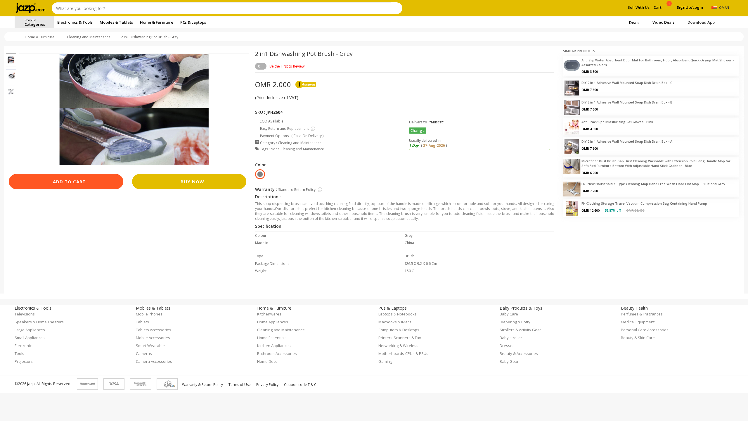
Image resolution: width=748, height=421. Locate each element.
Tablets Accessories (153, 329)
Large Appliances (30, 329)
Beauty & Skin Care (638, 337)
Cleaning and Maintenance (88, 36)
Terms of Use (239, 384)
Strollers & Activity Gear (520, 329)
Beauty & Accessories (519, 353)
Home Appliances (272, 322)
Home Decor (268, 361)
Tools (19, 353)
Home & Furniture (39, 36)
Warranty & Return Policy (202, 384)
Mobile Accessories (153, 337)
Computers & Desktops (398, 329)
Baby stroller (511, 337)
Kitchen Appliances (274, 345)
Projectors (24, 361)
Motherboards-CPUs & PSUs (403, 353)
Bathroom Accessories (277, 353)
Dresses (507, 345)
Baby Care (509, 314)
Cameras (144, 353)
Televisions (25, 314)
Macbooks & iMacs (394, 322)
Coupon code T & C (300, 384)
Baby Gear (509, 361)
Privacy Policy (267, 384)
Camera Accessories (154, 361)
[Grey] (260, 174)
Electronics (24, 345)
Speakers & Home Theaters (39, 322)
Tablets (142, 322)
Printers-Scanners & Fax (399, 337)
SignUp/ (684, 7)
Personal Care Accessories (645, 329)
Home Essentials (272, 337)
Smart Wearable (150, 345)
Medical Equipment (637, 322)
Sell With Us (639, 7)
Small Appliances (30, 337)
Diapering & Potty (515, 322)
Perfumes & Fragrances (642, 314)
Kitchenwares (269, 314)
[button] (11, 50)
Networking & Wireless (398, 345)
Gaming (385, 361)
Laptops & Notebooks (397, 314)
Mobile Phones (149, 314)
